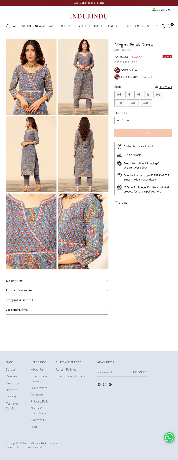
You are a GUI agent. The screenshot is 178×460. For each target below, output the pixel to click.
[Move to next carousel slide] (169, 345)
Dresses (11, 376)
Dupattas (12, 383)
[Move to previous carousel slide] (161, 345)
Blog (34, 427)
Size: (117, 87)
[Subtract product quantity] (118, 120)
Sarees (11, 369)
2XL (120, 103)
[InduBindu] (89, 16)
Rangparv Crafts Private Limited (24, 447)
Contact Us (39, 420)
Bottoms (11, 390)
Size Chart (165, 87)
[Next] (129, 3)
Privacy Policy (40, 401)
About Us (37, 369)
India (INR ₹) (163, 9)
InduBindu (32, 443)
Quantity (120, 113)
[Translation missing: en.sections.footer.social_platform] (99, 385)
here (158, 191)
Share (123, 202)
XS (119, 94)
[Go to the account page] (162, 26)
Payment (37, 395)
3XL (133, 103)
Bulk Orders (39, 388)
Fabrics (11, 397)
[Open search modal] (7, 26)
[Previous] (49, 3)
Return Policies (66, 369)
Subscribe (139, 372)
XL (158, 94)
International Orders (70, 376)
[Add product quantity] (128, 120)
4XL (146, 103)
